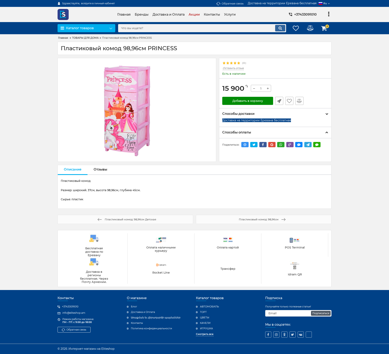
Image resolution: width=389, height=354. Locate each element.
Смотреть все (205, 334)
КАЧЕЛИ (205, 322)
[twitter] (293, 335)
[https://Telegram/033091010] (309, 335)
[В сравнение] (299, 101)
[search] (280, 28)
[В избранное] (289, 101)
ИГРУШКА (206, 328)
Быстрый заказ (279, 101)
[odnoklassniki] (284, 335)
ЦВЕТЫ (204, 317)
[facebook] (268, 335)
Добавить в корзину (247, 101)
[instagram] (276, 335)
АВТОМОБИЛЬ (209, 306)
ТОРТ (203, 311)
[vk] (301, 335)
